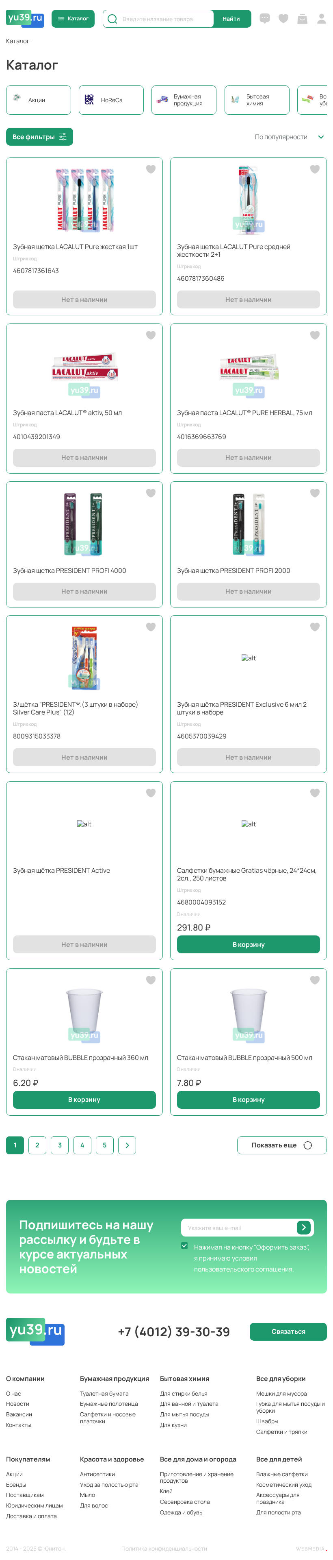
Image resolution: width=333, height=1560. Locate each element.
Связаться (288, 1331)
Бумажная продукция (114, 1378)
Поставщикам (25, 1495)
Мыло (87, 1495)
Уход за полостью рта (109, 1484)
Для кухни (173, 1425)
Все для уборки (281, 1378)
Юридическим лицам (34, 1505)
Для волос (94, 1505)
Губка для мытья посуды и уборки (290, 1407)
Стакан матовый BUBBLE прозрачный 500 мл (244, 1057)
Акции (14, 1474)
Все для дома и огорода (198, 1459)
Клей (166, 1491)
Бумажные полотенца (109, 1403)
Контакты (18, 1425)
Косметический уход (283, 1484)
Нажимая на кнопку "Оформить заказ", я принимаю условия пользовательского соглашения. (251, 1258)
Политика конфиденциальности (164, 1548)
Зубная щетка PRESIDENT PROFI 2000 (233, 570)
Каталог (78, 18)
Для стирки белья (184, 1393)
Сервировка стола (185, 1501)
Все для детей (279, 1459)
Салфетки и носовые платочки (108, 1417)
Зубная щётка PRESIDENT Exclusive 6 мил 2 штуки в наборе (242, 708)
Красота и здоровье (112, 1459)
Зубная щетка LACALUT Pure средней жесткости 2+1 (233, 250)
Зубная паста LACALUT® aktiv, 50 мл (67, 412)
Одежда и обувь (181, 1512)
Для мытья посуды (184, 1414)
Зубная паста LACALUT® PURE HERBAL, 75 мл (244, 412)
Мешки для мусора (281, 1393)
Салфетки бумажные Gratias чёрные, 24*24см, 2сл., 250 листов (247, 874)
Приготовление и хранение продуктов (197, 1477)
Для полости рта (278, 1512)
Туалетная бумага (104, 1393)
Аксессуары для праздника (278, 1498)
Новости (17, 1403)
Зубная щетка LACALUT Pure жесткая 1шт (75, 246)
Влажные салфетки (282, 1474)
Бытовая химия (184, 1378)
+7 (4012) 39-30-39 (174, 1331)
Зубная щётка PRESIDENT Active (61, 870)
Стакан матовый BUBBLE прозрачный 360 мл (80, 1057)
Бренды (16, 1484)
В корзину (249, 944)
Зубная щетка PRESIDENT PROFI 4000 (69, 570)
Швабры (267, 1421)
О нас (13, 1393)
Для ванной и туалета (189, 1403)
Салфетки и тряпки (281, 1431)
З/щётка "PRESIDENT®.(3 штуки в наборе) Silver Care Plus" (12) (75, 708)
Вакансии (19, 1414)
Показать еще (274, 1145)
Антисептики (97, 1474)
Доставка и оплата (31, 1516)
